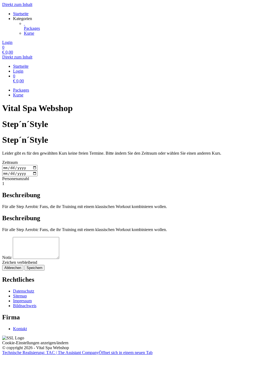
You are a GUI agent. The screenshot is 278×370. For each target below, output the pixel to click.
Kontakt (20, 328)
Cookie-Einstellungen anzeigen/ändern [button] (35, 342)
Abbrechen (12, 268)
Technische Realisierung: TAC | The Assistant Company (77, 352)
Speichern (34, 268)
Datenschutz (23, 291)
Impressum (22, 300)
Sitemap (20, 296)
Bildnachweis (24, 305)
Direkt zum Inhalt (17, 4)
